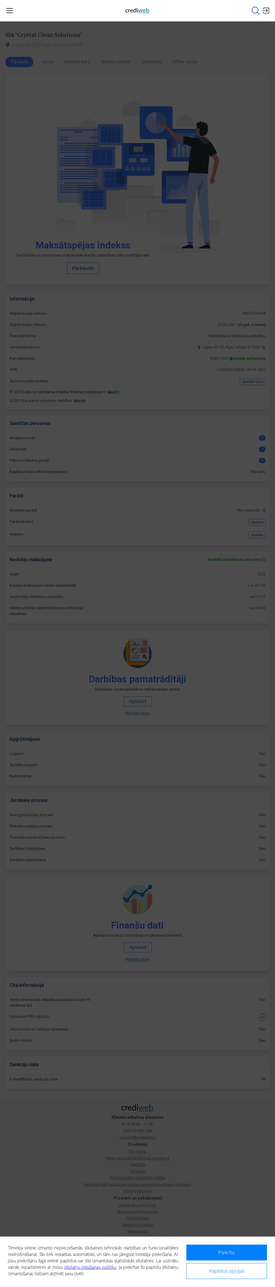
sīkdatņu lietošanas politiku (90, 1267)
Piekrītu (226, 1252)
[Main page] (137, 10)
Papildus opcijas (226, 1271)
